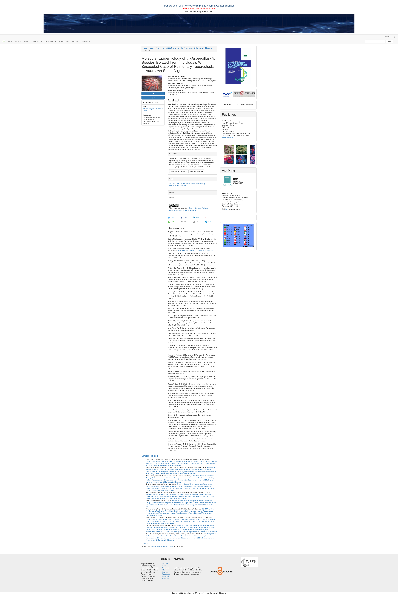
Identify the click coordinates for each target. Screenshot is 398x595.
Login (394, 37)
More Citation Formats (178, 171)
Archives (152, 48)
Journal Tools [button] (63, 41)
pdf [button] (153, 93)
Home (10, 41)
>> (147, 543)
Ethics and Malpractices (166, 573)
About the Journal (165, 565)
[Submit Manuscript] (231, 104)
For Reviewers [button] (50, 41)
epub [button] (153, 98)
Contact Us (86, 41)
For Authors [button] (37, 41)
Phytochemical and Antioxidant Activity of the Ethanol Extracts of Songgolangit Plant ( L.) (181, 519)
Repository (75, 41)
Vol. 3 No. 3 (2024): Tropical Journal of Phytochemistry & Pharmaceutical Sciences (185, 48)
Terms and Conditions (165, 577)
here (226, 209)
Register (386, 37)
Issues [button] (26, 41)
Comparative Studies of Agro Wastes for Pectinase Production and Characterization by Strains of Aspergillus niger (181, 535)
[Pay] (246, 104)
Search (389, 41)
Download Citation (196, 171)
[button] (173, 217)
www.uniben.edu (227, 137)
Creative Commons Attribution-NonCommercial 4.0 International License (189, 209)
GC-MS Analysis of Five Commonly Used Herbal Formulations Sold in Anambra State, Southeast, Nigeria (180, 510)
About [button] (17, 41)
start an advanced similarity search (162, 546)
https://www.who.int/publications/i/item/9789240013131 (196, 250)
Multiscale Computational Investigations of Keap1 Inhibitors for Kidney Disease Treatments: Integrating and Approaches (179, 502)
